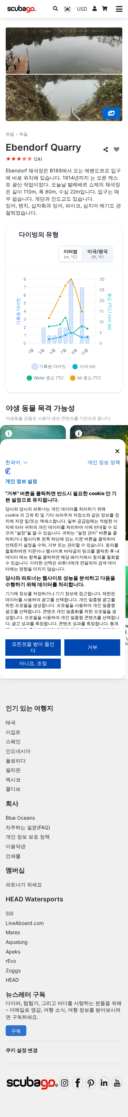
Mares (13, 932)
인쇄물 (13, 856)
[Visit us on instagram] (64, 1083)
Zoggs (13, 970)
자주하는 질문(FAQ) (28, 827)
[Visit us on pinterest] (90, 1083)
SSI (10, 913)
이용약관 (16, 846)
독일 (23, 134)
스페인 (13, 741)
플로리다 (16, 761)
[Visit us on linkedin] (103, 1083)
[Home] (21, 9)
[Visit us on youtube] (117, 1083)
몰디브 (13, 789)
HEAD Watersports (34, 899)
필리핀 (13, 770)
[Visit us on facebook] (77, 1083)
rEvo (11, 961)
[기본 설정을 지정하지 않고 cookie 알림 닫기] (117, 451)
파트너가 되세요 (24, 884)
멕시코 (13, 779)
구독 (16, 1031)
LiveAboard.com (25, 923)
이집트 (13, 732)
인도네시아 (18, 751)
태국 (11, 722)
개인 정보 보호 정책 (28, 837)
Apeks (13, 952)
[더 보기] (111, 113)
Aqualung (17, 942)
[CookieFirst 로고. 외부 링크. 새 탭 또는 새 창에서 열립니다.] (8, 471)
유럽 (10, 134)
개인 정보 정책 (103, 462)
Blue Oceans (20, 818)
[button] (16, 462)
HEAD (12, 980)
